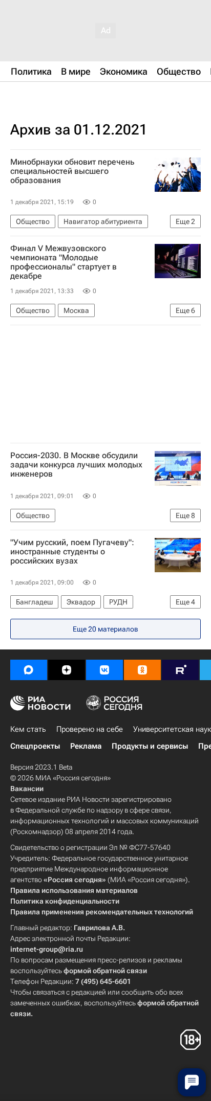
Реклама (85, 746)
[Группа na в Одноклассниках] (142, 670)
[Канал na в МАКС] (28, 670)
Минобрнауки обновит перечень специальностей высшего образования (72, 171)
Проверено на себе (89, 729)
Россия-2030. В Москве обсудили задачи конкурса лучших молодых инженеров (76, 465)
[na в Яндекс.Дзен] (66, 670)
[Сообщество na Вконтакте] (104, 670)
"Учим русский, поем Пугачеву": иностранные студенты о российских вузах (72, 552)
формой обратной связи (105, 971)
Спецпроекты (35, 746)
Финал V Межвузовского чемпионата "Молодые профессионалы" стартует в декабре (63, 262)
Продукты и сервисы (150, 746)
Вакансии (27, 788)
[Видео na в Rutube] (180, 670)
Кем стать (28, 729)
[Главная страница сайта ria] (61, 96)
